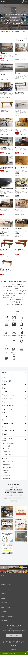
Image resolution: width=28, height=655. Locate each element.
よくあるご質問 (7, 454)
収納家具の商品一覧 (7, 297)
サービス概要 (6, 446)
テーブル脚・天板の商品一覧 (19, 290)
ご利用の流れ (6, 449)
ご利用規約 (3, 593)
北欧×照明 (20, 492)
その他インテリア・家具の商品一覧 (14, 304)
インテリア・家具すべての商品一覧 (14, 284)
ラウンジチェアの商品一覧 (9, 295)
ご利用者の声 (6, 451)
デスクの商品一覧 (7, 290)
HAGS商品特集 (6, 478)
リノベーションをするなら (9, 443)
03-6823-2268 (14, 625)
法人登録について (4, 611)
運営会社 (3, 598)
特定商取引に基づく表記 (6, 584)
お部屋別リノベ (7, 473)
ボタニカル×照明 (18, 489)
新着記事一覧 (6, 464)
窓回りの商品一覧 (19, 299)
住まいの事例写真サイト (6, 620)
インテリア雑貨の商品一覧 (14, 301)
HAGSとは (3, 575)
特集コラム (6, 470)
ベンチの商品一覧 (21, 293)
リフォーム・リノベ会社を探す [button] (7, 439)
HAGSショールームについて (6, 607)
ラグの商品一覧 (9, 299)
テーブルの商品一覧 (7, 286)
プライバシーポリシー (5, 589)
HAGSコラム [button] (5, 458)
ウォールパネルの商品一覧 (14, 303)
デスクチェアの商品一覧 (9, 293)
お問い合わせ (4, 602)
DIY (24, 498)
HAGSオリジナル (17, 498)
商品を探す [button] (5, 372)
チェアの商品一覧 (7, 292)
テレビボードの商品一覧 (19, 297)
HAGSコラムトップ (8, 461)
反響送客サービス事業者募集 (7, 616)
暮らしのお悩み (7, 476)
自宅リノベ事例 (7, 467)
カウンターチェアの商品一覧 (19, 292)
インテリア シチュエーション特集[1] (10, 31)
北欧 (21, 495)
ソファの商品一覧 (21, 295)
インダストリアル (7, 498)
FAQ (2, 580)
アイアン (14, 501)
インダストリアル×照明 (10, 492)
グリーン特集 (9, 489)
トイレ (16, 495)
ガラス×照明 (9, 495)
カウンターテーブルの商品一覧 (14, 288)
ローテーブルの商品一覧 (19, 286)
